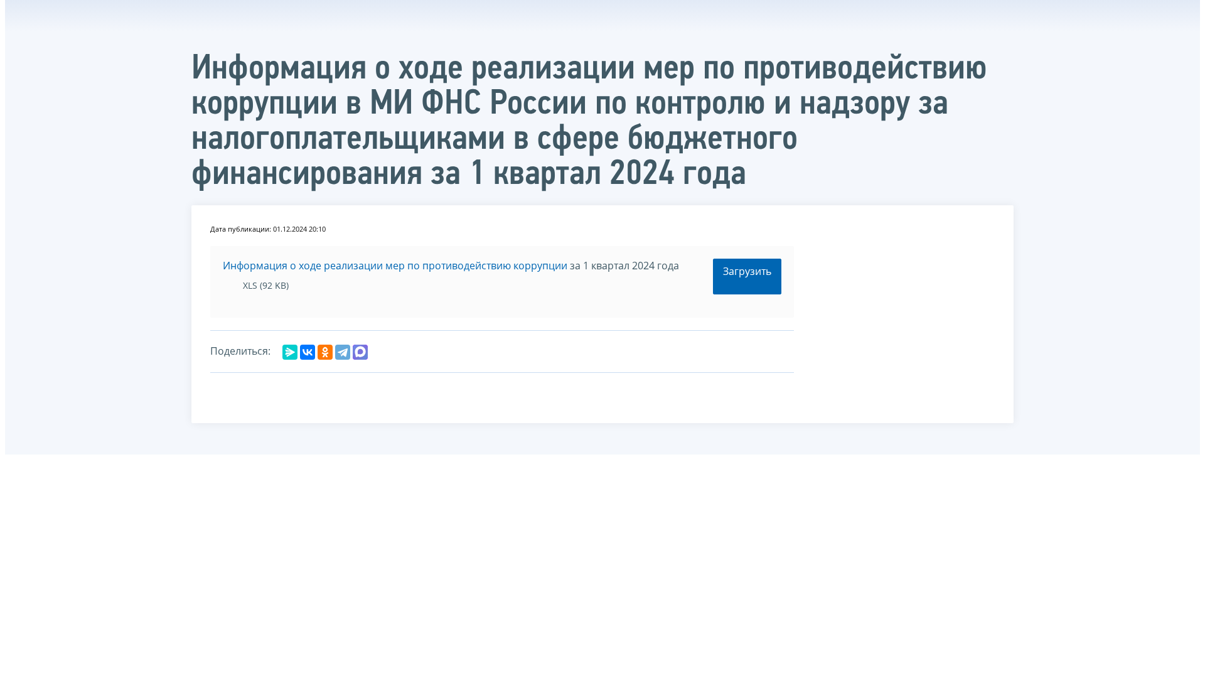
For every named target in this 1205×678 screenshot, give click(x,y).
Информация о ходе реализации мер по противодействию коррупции (395, 265)
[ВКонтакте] (307, 352)
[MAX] (360, 352)
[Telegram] (342, 352)
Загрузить (747, 271)
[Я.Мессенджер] (289, 352)
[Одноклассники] (325, 352)
